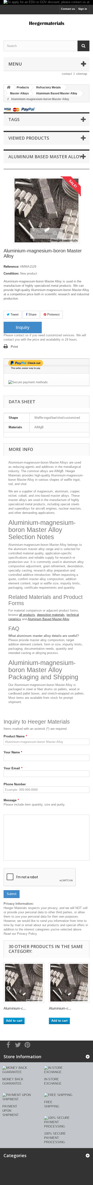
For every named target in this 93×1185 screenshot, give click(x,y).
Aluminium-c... (15, 1008)
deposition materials (51, 615)
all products (27, 615)
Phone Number (15, 784)
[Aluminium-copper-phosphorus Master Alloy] (69, 982)
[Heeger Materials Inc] (46, 23)
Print (14, 346)
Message (11, 800)
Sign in (82, 8)
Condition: (11, 273)
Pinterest (53, 314)
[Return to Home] (8, 88)
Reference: (11, 266)
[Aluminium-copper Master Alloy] (24, 982)
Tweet (14, 314)
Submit (11, 894)
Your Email (13, 768)
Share (31, 314)
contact (67, 74)
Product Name (15, 736)
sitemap (81, 74)
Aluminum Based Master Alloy (48, 619)
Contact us (68, 8)
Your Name (13, 752)
